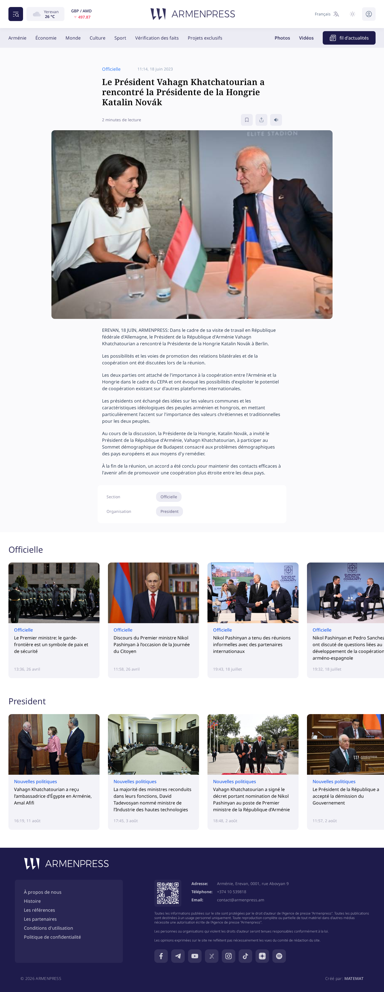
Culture (97, 38)
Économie (46, 38)
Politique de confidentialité (52, 937)
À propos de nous (43, 892)
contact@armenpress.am (240, 899)
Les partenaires (40, 919)
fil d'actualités (354, 38)
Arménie (17, 38)
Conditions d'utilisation (48, 928)
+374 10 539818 (231, 891)
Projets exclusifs (205, 38)
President (170, 511)
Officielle (169, 496)
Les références (39, 910)
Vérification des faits (157, 38)
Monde (73, 38)
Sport (120, 38)
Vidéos (306, 38)
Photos (282, 38)
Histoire (32, 901)
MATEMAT (353, 978)
